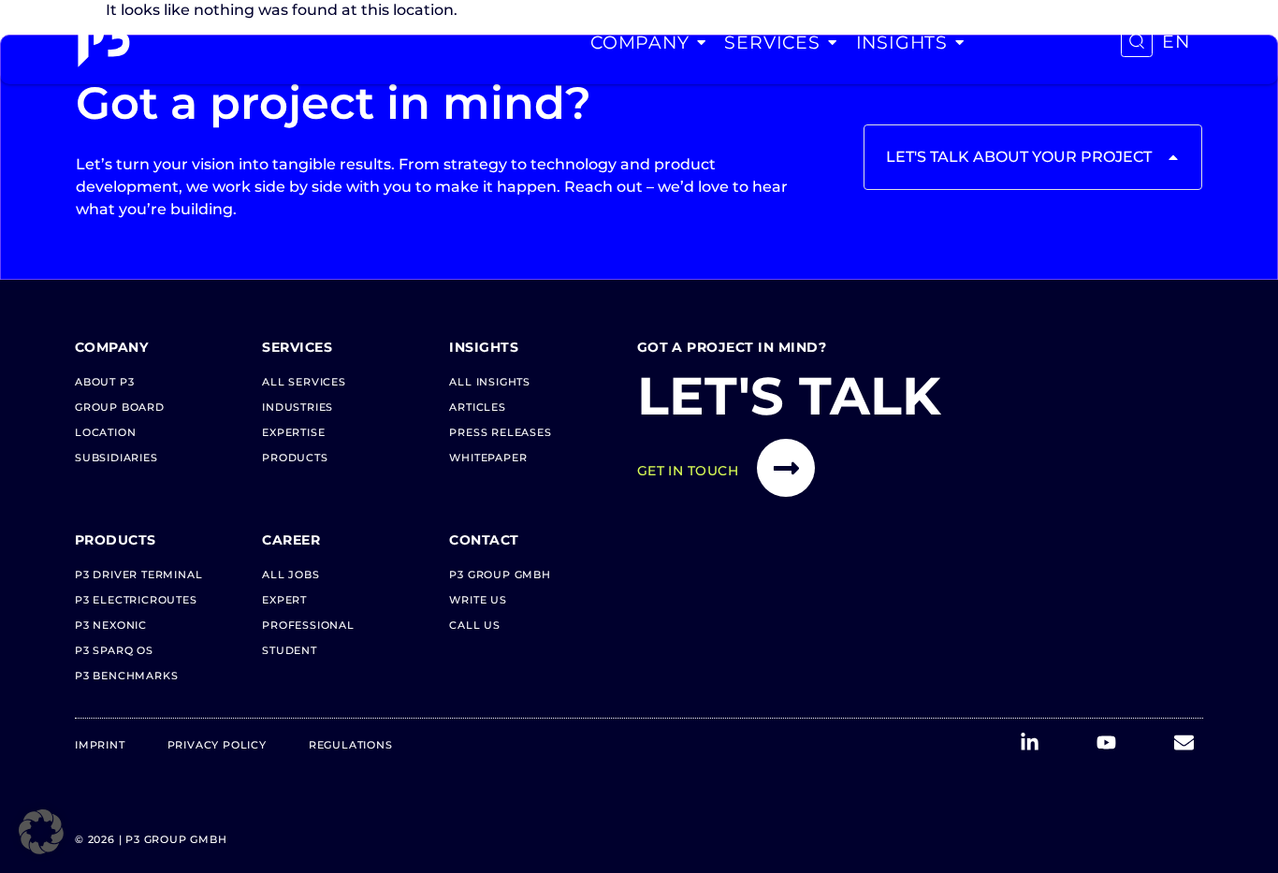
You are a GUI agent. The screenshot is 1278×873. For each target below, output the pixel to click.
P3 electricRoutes (136, 599)
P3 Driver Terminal (138, 574)
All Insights (489, 381)
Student (289, 650)
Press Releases (500, 432)
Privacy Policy (217, 744)
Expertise (293, 432)
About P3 (104, 381)
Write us (477, 599)
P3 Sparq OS (114, 650)
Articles (477, 407)
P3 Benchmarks (126, 675)
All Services (304, 381)
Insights (902, 42)
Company (640, 42)
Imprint (100, 744)
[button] (41, 832)
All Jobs (290, 574)
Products (294, 457)
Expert (284, 599)
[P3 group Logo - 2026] (104, 42)
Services (772, 42)
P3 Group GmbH (499, 574)
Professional (308, 625)
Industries (297, 407)
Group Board (120, 407)
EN (1176, 41)
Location (105, 432)
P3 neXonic (111, 625)
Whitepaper (488, 457)
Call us (475, 625)
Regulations (351, 744)
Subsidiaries (116, 457)
